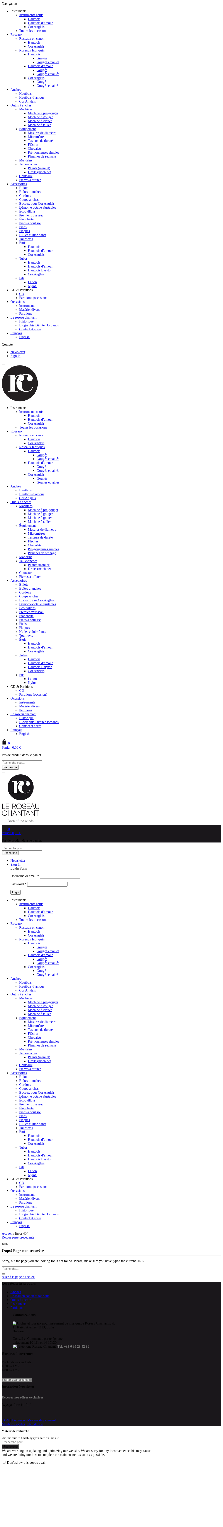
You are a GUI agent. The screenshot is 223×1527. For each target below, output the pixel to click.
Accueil (7, 1233)
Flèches (33, 144)
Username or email (24, 876)
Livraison (18, 1420)
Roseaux (16, 34)
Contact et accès (30, 329)
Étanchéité (26, 219)
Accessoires (18, 184)
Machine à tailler (39, 125)
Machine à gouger (40, 117)
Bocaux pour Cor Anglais (36, 203)
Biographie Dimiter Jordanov (39, 325)
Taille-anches (28, 164)
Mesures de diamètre (42, 133)
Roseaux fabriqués (32, 50)
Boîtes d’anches (30, 192)
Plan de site (35, 1424)
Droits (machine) (39, 172)
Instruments (27, 305)
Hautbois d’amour (40, 23)
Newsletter (17, 352)
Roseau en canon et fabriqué (29, 1296)
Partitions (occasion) (33, 298)
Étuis (22, 243)
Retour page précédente (18, 1237)
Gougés (42, 58)
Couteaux (25, 176)
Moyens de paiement (41, 1420)
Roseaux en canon (31, 38)
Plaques (24, 231)
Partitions (25, 313)
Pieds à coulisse (30, 223)
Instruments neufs (31, 15)
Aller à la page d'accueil (18, 1277)
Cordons (25, 195)
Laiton (32, 282)
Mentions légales (13, 1424)
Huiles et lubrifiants (32, 235)
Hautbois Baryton (40, 270)
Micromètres (36, 137)
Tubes (23, 258)
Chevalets (34, 148)
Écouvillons (27, 211)
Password (18, 884)
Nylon (32, 286)
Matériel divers (29, 309)
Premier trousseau (31, 215)
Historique (26, 321)
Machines (25, 109)
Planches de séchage (42, 156)
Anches (15, 89)
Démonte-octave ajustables (37, 207)
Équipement (27, 129)
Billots (23, 188)
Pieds (23, 227)
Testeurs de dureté (40, 140)
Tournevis (26, 239)
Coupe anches (29, 199)
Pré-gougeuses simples (43, 152)
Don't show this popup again (26, 1462)
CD (21, 294)
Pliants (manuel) (39, 168)
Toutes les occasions (33, 31)
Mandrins (25, 160)
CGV (5, 1420)
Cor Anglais (36, 27)
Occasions (17, 302)
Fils (21, 278)
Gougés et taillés (48, 62)
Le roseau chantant (23, 317)
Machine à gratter (40, 121)
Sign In (15, 356)
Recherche (10, 767)
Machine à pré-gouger (43, 113)
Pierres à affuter (30, 180)
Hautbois (34, 19)
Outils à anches (20, 105)
